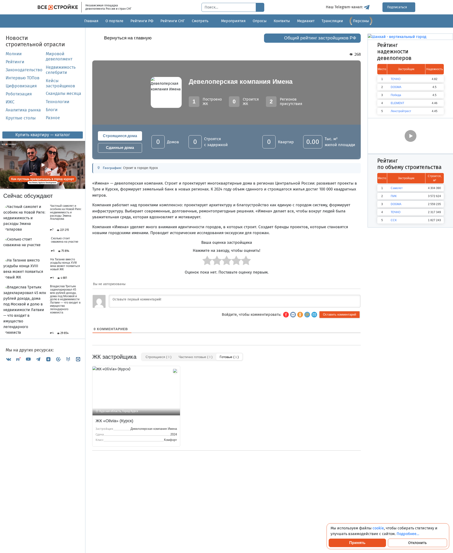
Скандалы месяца (63, 93)
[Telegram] (38, 359)
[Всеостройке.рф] (60, 7)
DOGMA (396, 87)
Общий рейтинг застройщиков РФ (320, 37)
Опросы (260, 21)
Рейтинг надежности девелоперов (394, 51)
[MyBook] (68, 359)
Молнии (14, 53)
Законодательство (24, 69)
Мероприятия (233, 21)
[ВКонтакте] (8, 359)
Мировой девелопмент (59, 56)
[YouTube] (28, 359)
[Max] (78, 359)
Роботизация (19, 94)
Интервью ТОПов (22, 77)
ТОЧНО (395, 79)
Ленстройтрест (401, 111)
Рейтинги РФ (141, 21)
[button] (314, 314)
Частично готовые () (196, 357)
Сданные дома (120, 148)
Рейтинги (15, 61)
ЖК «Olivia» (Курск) (114, 420)
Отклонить (417, 542)
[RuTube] (18, 359)
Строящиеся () (159, 357)
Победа (396, 95)
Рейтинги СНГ (172, 21)
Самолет (397, 188)
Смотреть (200, 21)
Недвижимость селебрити (55, 70)
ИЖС (10, 102)
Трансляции (332, 21)
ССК (394, 220)
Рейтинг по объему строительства (409, 164)
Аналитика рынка (23, 110)
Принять (357, 543)
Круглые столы (21, 118)
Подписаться (397, 7)
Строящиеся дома (120, 136)
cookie (378, 528)
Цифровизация (21, 86)
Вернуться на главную (127, 37)
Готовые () (229, 357)
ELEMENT (397, 103)
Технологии (57, 101)
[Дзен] (48, 359)
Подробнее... (408, 534)
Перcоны (361, 21)
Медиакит (306, 21)
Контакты (282, 21)
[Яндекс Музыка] (58, 359)
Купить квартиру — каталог (42, 134)
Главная (91, 21)
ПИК (394, 196)
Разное (53, 117)
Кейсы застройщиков (60, 83)
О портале (114, 21)
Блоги (52, 109)
